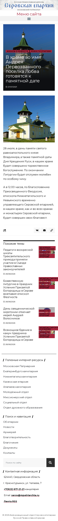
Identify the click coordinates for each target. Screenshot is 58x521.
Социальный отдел (15, 402)
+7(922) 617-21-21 (14, 489)
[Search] (50, 462)
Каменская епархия (15, 381)
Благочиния (10, 442)
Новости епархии (41, 51)
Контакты (9, 452)
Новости (23, 51)
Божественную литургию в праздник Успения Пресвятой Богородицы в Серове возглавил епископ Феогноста (18, 289)
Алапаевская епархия (17, 386)
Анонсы (11, 51)
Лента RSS (10, 501)
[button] (29, 18)
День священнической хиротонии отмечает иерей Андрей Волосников (18, 313)
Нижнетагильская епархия (20, 376)
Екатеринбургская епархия (20, 371)
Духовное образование (47, 248)
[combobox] (24, 462)
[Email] (44, 230)
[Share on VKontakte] (37, 230)
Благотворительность (16, 437)
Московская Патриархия (19, 366)
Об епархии (10, 421)
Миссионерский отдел (17, 397)
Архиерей (9, 432)
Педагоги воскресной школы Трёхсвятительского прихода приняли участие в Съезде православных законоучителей (18, 259)
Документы (10, 447)
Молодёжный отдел (16, 392)
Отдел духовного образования (22, 407)
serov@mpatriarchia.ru (25, 495)
